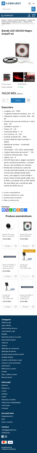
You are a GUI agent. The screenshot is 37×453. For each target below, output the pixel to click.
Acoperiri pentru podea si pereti (13, 354)
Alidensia (13, 449)
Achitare (4, 394)
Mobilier (4, 334)
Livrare (4, 391)
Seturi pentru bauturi (9, 340)
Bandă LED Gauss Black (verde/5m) (8, 235)
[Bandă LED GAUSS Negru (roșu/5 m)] (18, 54)
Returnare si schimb (9, 400)
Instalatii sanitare (7, 357)
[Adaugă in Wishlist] (28, 100)
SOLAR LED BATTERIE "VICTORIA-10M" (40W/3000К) (25, 266)
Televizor (5, 343)
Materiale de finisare (9, 351)
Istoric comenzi (7, 422)
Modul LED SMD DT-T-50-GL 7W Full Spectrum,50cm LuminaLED (9, 266)
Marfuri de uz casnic (9, 369)
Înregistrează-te (7, 416)
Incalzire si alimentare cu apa (12, 360)
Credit (4, 397)
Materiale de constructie (10, 348)
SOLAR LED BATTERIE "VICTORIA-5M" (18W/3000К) (8, 297)
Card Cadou (6, 405)
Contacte (5, 408)
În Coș (18, 100)
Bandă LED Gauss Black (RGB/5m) (26, 235)
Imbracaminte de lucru (9, 328)
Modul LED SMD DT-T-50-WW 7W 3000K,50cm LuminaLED (27, 297)
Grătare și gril (6, 323)
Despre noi (5, 388)
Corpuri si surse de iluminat (11, 363)
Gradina (4, 372)
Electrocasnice (7, 377)
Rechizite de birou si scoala (11, 337)
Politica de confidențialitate (11, 402)
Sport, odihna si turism (9, 374)
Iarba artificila (6, 325)
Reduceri (5, 385)
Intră (3, 419)
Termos (4, 346)
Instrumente (6, 366)
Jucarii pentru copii (8, 331)
